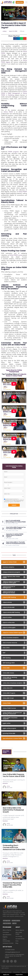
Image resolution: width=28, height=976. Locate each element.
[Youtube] (11, 961)
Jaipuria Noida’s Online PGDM (16, 375)
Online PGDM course (15, 255)
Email (6, 477)
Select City (7, 494)
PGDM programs (13, 152)
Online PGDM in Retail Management (14, 92)
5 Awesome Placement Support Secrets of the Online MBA (12, 885)
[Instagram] (7, 961)
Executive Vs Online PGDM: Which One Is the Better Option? (14, 535)
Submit (14, 505)
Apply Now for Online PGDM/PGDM (14, 371)
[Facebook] (4, 961)
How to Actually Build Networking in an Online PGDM (16, 521)
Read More (5, 783)
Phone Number (8, 482)
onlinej (9, 523)
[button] (26, 2)
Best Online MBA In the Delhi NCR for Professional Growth (15, 542)
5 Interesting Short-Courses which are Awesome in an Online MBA (14, 847)
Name (6, 471)
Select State (7, 488)
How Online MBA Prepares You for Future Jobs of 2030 (16, 528)
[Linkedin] (15, 961)
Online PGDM (8, 112)
